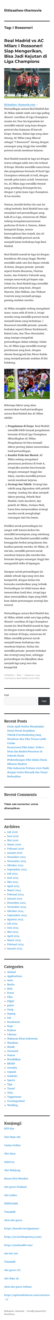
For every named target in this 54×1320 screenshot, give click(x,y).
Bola (19, 675)
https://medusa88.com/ (18, 1245)
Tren (10, 1092)
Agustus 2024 (15, 919)
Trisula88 (9, 1211)
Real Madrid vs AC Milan (28, 678)
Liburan (11, 1034)
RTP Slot (9, 1128)
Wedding (12, 1105)
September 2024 (17, 915)
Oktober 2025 (15, 865)
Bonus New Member (16, 1178)
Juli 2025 (12, 873)
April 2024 (13, 936)
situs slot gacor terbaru (18, 1286)
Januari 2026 (14, 852)
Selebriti (12, 1076)
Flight (10, 1001)
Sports (11, 1080)
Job (9, 1017)
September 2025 (17, 869)
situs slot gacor (13, 1220)
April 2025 (13, 886)
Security (12, 1067)
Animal (11, 971)
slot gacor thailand (15, 1186)
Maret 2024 (14, 940)
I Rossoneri (29, 675)
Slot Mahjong (12, 1170)
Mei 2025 (12, 881)
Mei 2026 (12, 840)
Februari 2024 (15, 944)
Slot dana (9, 1153)
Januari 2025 (14, 898)
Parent (11, 1055)
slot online (10, 1195)
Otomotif (12, 1051)
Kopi (10, 1026)
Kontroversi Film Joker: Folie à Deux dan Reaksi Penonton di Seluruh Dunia (25, 751)
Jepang (11, 1013)
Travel (11, 1088)
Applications (14, 976)
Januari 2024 (14, 948)
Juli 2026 (12, 832)
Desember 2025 (16, 856)
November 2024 (16, 906)
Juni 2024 (13, 927)
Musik (11, 1046)
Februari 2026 (15, 848)
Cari (6, 695)
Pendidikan (14, 1059)
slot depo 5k (11, 1278)
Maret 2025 (14, 890)
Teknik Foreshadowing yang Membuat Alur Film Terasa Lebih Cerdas (26, 739)
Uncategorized (16, 1100)
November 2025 (16, 861)
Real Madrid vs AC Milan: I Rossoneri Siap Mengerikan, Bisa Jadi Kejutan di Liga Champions (25, 51)
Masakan (12, 1042)
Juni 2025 (13, 877)
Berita (10, 984)
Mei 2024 (12, 931)
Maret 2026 (14, 844)
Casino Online (12, 1145)
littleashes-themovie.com (19, 104)
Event (10, 992)
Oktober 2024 (15, 911)
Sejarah (11, 1071)
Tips (9, 1084)
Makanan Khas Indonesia (22, 1038)
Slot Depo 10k (12, 1136)
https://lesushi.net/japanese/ (21, 1228)
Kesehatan (13, 1021)
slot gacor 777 (12, 1270)
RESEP (11, 1063)
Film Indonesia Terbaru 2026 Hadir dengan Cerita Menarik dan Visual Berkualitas (28, 772)
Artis (10, 980)
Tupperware (14, 1096)
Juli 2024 (12, 923)
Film (10, 996)
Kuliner (11, 1030)
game (10, 1005)
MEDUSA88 (11, 1203)
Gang (10, 1009)
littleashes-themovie (23, 10)
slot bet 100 (11, 1253)
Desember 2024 (16, 902)
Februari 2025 (15, 894)
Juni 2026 (13, 836)
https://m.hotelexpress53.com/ (23, 1236)
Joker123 (9, 1161)
